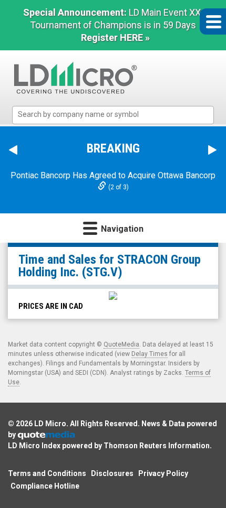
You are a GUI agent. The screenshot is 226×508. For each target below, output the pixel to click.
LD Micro (50, 423)
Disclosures (112, 473)
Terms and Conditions (47, 473)
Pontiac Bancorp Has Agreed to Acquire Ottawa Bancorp (113, 175)
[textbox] (118, 114)
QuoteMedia (121, 344)
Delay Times (149, 354)
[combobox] (113, 115)
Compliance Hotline (45, 486)
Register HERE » (115, 37)
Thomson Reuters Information (157, 445)
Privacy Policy (163, 473)
